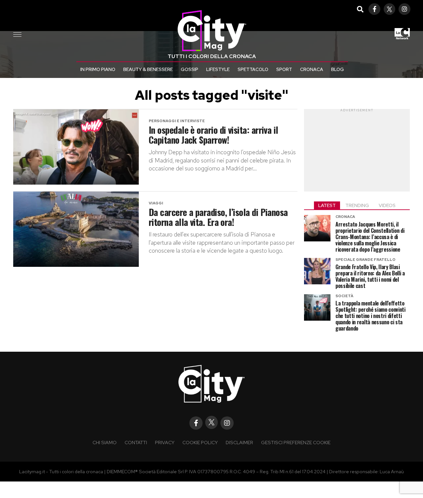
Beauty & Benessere (148, 69)
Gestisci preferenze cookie (295, 442)
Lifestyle (218, 69)
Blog (337, 69)
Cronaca (311, 69)
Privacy (164, 442)
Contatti (136, 442)
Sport (284, 69)
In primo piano (97, 69)
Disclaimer (239, 442)
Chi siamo (105, 442)
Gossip (189, 69)
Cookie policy (200, 442)
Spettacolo (253, 69)
